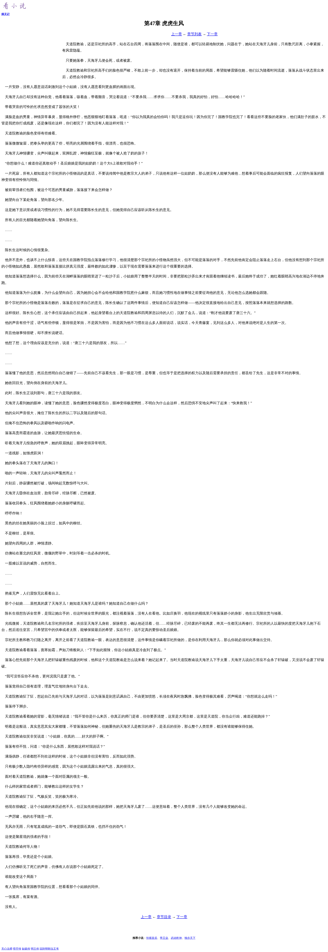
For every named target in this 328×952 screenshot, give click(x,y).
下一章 (212, 34)
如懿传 (26, 948)
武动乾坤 (176, 937)
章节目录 (164, 917)
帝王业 (164, 937)
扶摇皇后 (151, 937)
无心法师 (6, 948)
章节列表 (194, 34)
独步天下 (189, 937)
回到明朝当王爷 (49, 948)
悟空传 (17, 948)
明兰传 (35, 948)
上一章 (176, 34)
